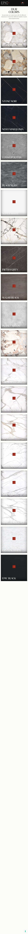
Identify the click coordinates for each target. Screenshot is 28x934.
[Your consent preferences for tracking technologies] (25, 931)
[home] (5, 3)
